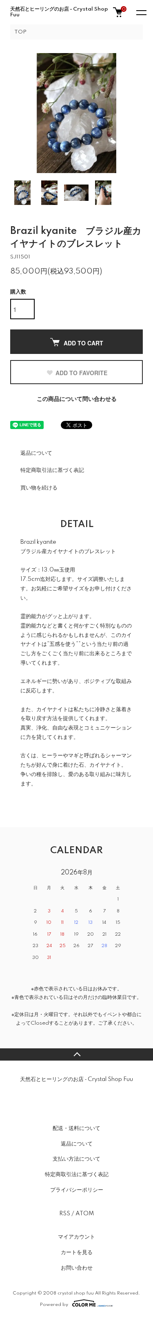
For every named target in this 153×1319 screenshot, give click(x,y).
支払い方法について (76, 1159)
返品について (36, 453)
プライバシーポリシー (76, 1190)
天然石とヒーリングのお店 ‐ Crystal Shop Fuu (59, 12)
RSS (64, 1214)
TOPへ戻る (76, 1054)
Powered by (54, 1304)
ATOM (84, 1214)
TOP (20, 32)
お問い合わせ (77, 1268)
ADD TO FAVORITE (81, 373)
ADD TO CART (83, 343)
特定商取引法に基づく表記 (52, 470)
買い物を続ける (39, 488)
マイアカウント (76, 1237)
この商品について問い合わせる (77, 399)
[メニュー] (141, 12)
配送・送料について (76, 1128)
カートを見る (77, 1252)
